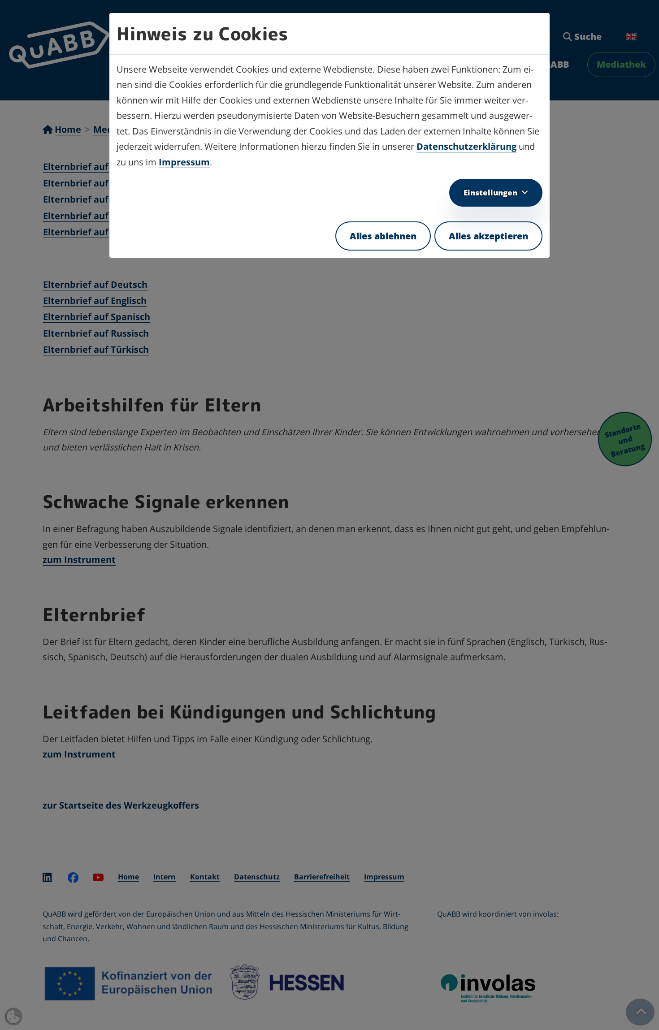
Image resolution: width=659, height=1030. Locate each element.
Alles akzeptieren (488, 236)
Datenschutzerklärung (466, 146)
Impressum (184, 162)
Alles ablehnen (383, 236)
